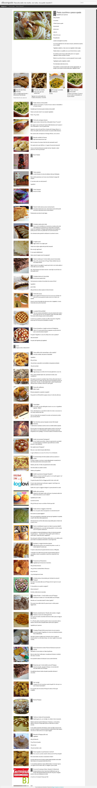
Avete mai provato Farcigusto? (41, 439)
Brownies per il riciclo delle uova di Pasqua (44, 665)
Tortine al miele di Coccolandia (41, 717)
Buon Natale (36, 155)
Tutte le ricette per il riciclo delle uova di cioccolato (46, 259)
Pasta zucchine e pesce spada (69, 12)
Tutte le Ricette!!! (20, 6)
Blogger (53, 787)
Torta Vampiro (37, 189)
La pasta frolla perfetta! (39, 311)
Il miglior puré (37, 241)
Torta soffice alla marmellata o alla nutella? (44, 352)
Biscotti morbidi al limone (40, 137)
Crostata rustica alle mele (40, 224)
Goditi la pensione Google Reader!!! (43, 474)
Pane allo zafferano (38, 387)
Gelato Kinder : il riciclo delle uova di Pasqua (45, 595)
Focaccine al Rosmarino (39, 561)
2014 (17, 346)
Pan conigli (36, 682)
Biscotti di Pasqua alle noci (40, 734)
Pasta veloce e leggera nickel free (42, 509)
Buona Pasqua (37, 700)
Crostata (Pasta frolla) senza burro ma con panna (46, 630)
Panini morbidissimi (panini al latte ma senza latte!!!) (47, 526)
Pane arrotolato (37, 370)
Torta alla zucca (37, 294)
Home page (12, 6)
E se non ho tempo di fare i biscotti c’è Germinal (46, 769)
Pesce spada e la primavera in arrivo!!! (43, 752)
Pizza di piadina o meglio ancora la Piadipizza (45, 328)
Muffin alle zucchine (38, 491)
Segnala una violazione (59, 787)
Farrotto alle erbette (39, 90)
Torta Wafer (36, 404)
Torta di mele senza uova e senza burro (43, 207)
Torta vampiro (37, 172)
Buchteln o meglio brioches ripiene (42, 543)
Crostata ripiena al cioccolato (41, 276)
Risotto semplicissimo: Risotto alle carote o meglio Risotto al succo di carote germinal (46, 614)
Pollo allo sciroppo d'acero (40, 120)
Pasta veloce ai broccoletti (74, 90)
